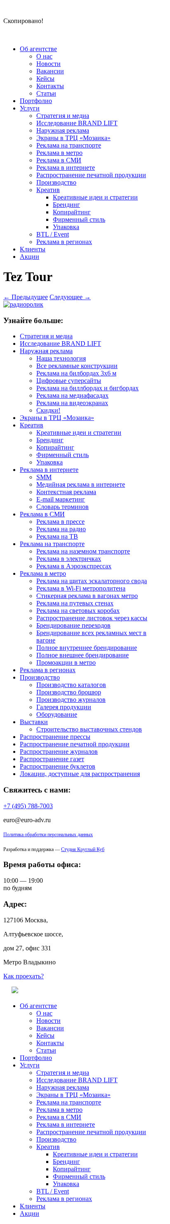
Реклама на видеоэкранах (72, 402)
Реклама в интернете (65, 167)
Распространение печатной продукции (91, 174)
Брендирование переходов (73, 625)
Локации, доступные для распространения (80, 773)
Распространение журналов (59, 751)
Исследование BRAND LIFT (77, 123)
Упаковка (66, 226)
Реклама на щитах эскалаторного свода (91, 580)
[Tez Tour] (23, 304)
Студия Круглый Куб (82, 849)
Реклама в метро (59, 152)
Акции (29, 256)
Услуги (30, 108)
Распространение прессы (55, 736)
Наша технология (61, 358)
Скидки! (48, 410)
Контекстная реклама (66, 491)
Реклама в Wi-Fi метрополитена (80, 588)
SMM (44, 477)
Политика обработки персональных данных (48, 834)
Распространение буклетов (57, 766)
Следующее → (70, 296)
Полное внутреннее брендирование (86, 647)
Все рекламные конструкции (77, 365)
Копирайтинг (72, 212)
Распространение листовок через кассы (91, 617)
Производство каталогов (71, 684)
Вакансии (50, 71)
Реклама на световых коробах (78, 610)
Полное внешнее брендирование (82, 655)
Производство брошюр (68, 692)
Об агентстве (38, 48)
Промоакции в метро (66, 662)
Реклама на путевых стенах (74, 603)
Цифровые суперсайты (68, 380)
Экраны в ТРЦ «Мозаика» (73, 137)
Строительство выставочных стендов (89, 729)
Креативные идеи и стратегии (95, 197)
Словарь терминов (62, 506)
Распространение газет (52, 758)
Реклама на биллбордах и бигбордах (87, 388)
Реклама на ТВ (57, 536)
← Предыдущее (25, 296)
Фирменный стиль (79, 219)
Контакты (50, 85)
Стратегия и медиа (62, 115)
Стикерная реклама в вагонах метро (87, 595)
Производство (56, 182)
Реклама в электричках (68, 558)
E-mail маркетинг (60, 499)
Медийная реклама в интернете (80, 484)
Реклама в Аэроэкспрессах (73, 566)
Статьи (46, 93)
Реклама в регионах (64, 241)
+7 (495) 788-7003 (28, 805)
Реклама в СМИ (58, 160)
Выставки (34, 721)
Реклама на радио (61, 528)
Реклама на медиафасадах (72, 395)
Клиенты (32, 249)
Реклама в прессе (60, 521)
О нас (44, 56)
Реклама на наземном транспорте (83, 551)
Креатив (48, 189)
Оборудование (56, 714)
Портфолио (36, 100)
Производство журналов (71, 699)
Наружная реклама (62, 130)
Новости (48, 63)
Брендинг (66, 204)
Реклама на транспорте (68, 145)
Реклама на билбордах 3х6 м (76, 373)
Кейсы (45, 78)
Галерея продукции (63, 706)
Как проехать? (23, 976)
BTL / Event (52, 234)
